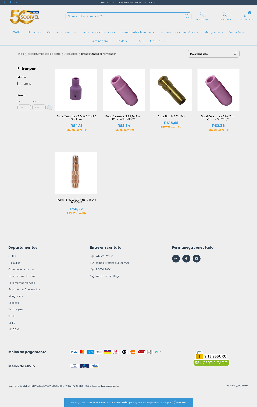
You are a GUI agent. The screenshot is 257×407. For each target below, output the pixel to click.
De (18, 101)
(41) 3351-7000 (104, 256)
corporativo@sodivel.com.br (112, 262)
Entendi (181, 402)
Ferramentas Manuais (137, 32)
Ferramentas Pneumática (178, 32)
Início (20, 53)
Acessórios (71, 53)
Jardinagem (100, 41)
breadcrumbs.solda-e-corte (44, 53)
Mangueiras (213, 32)
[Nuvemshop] (238, 386)
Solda (121, 41)
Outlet (17, 32)
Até (34, 101)
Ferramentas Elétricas (98, 32)
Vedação (235, 32)
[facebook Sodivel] (10, 2)
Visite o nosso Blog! (107, 276)
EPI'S (138, 41)
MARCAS (156, 41)
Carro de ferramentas (62, 32)
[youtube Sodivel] (15, 2)
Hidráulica (34, 32)
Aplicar (49, 107)
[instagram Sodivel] (5, 2)
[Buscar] (187, 16)
